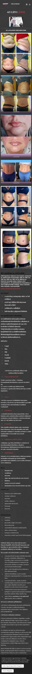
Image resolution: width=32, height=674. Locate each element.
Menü (29, 4)
